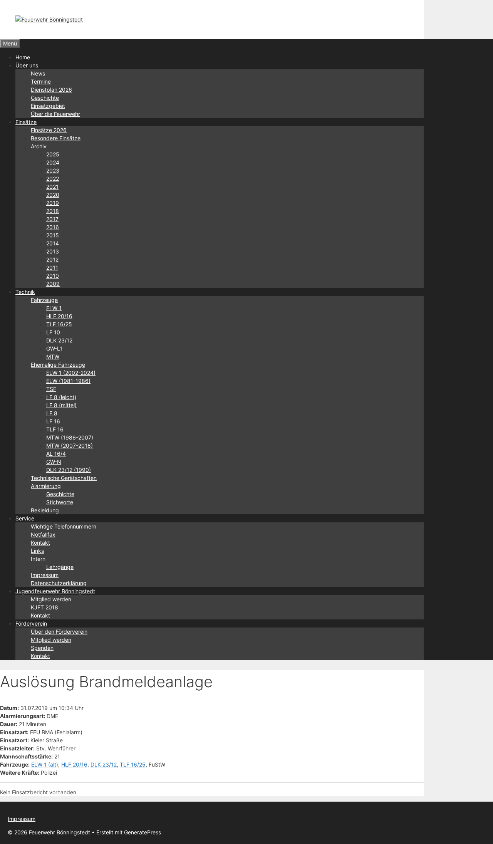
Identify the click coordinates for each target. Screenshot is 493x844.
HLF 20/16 (59, 316)
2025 (52, 154)
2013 (52, 251)
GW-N (53, 461)
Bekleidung (45, 510)
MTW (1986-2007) (69, 437)
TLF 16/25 (59, 324)
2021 (52, 186)
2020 (52, 194)
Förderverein (31, 623)
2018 (52, 211)
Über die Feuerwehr (55, 114)
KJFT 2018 (44, 607)
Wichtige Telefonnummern (63, 526)
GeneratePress (142, 832)
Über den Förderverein (59, 631)
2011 (52, 267)
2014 (52, 243)
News (38, 73)
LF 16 (53, 421)
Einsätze (26, 122)
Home (22, 57)
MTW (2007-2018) (69, 445)
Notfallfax (43, 534)
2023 (52, 170)
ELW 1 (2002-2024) (71, 372)
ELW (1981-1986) (68, 381)
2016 (52, 227)
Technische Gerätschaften (64, 478)
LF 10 (53, 332)
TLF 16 (55, 429)
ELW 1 (54, 308)
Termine (41, 81)
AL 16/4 (56, 453)
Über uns (26, 65)
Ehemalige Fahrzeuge (58, 364)
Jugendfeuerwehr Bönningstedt (55, 591)
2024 (52, 162)
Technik (25, 292)
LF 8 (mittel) (61, 405)
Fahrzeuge (44, 300)
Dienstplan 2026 (51, 89)
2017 (52, 219)
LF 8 (51, 413)
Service (24, 518)
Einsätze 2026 (49, 130)
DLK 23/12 (59, 340)
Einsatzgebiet (48, 105)
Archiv (39, 146)
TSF (51, 389)
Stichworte (59, 502)
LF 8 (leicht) (61, 397)
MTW (52, 356)
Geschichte (45, 97)
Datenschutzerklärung (59, 583)
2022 (52, 178)
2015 (52, 235)
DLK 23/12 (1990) (68, 469)
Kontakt (40, 542)
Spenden (42, 647)
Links (37, 550)
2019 (52, 203)
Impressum (45, 575)
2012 (52, 259)
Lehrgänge (60, 567)
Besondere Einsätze (55, 138)
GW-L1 (54, 348)
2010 (52, 275)
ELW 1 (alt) (44, 764)
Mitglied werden (51, 599)
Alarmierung (46, 486)
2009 (53, 283)
